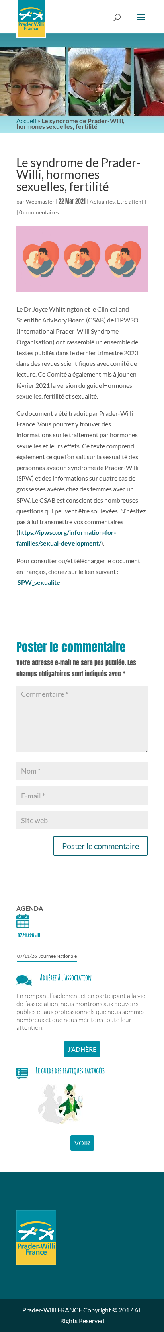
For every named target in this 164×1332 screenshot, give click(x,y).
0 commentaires (39, 212)
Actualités (102, 201)
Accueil (26, 120)
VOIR (82, 1143)
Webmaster (40, 201)
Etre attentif (132, 201)
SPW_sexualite (39, 582)
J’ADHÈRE (82, 1049)
